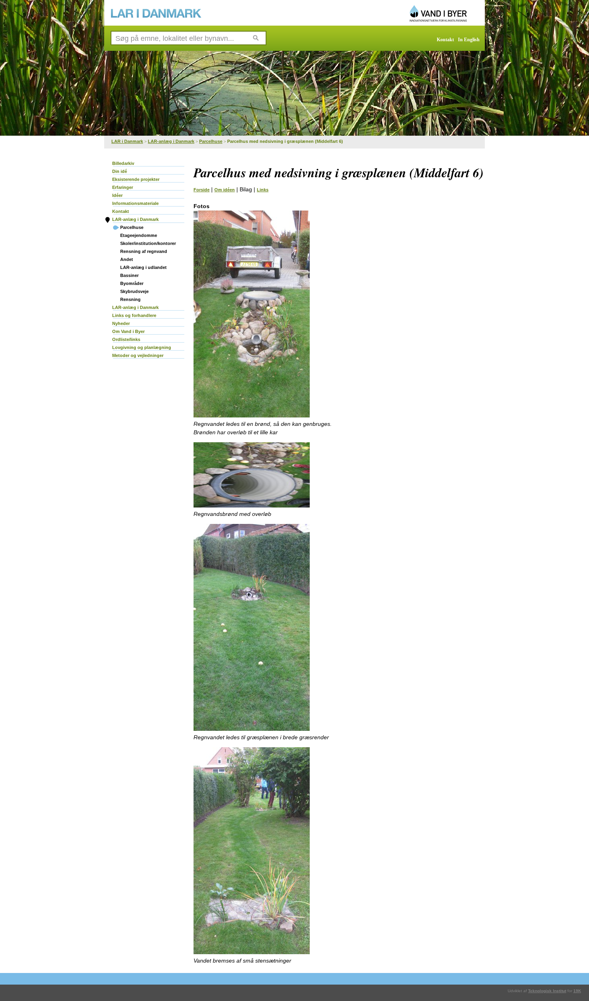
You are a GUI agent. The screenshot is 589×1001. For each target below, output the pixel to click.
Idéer (117, 195)
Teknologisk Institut (547, 991)
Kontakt (445, 39)
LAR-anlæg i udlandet (143, 267)
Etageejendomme (138, 235)
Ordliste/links (126, 339)
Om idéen (224, 189)
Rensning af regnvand (143, 251)
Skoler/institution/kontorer (148, 243)
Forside (202, 189)
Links (262, 189)
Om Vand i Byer (128, 331)
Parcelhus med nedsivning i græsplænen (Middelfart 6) (285, 141)
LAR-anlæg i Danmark (171, 141)
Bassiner (129, 275)
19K (577, 991)
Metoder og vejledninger (137, 355)
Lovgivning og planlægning (141, 347)
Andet (126, 259)
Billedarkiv (123, 163)
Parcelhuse (210, 141)
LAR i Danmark (127, 141)
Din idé (119, 171)
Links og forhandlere (134, 315)
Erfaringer (122, 187)
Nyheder (121, 323)
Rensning (130, 299)
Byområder (131, 283)
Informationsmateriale (135, 203)
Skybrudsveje (134, 291)
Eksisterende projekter (135, 179)
